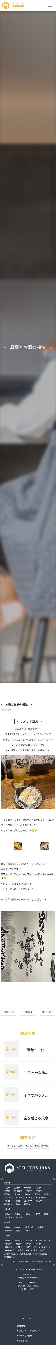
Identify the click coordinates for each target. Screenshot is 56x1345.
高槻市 (39, 1187)
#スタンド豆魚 (15, 1146)
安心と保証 (23, 1340)
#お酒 (45, 1146)
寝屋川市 (28, 1187)
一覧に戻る (28, 1012)
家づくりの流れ (25, 1335)
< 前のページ (9, 1012)
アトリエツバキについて (29, 1331)
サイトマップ (28, 1318)
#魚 (37, 1146)
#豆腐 (29, 1146)
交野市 (17, 1187)
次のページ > (47, 1012)
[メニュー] (50, 5)
